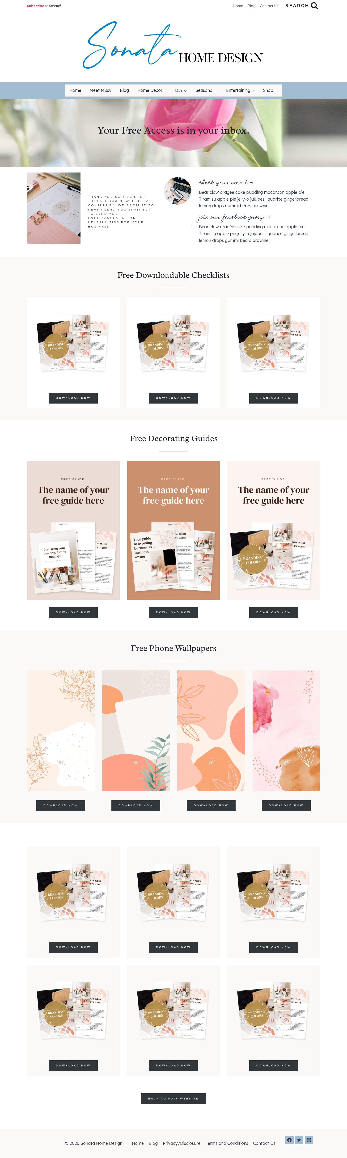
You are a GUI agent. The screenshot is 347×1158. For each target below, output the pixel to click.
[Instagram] (309, 1140)
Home (238, 6)
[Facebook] (289, 1140)
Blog (252, 6)
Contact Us (269, 6)
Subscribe (35, 6)
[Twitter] (299, 1140)
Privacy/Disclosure (181, 1143)
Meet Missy (100, 90)
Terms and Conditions (227, 1143)
